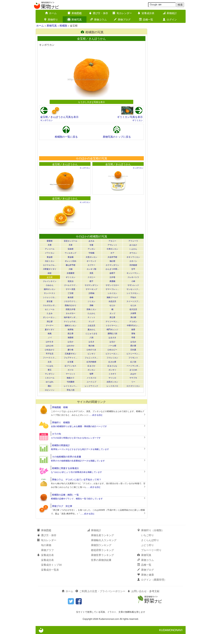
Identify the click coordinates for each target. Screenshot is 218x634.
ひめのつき (91, 349)
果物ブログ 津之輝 (62, 506)
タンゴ (112, 313)
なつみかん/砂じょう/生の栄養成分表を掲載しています (76, 471)
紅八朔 (133, 361)
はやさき (49, 341)
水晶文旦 (112, 301)
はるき (91, 341)
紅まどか (91, 365)
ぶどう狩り (147, 545)
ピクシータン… (112, 353)
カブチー (91, 265)
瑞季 (91, 373)
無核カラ (70, 377)
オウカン (133, 252)
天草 (70, 244)
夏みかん (91, 329)
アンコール (49, 248)
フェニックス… (91, 357)
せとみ (133, 305)
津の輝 (133, 317)
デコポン (133, 321)
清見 (91, 273)
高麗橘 (112, 281)
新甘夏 (50, 301)
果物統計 (172, 13)
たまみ (50, 313)
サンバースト (49, 293)
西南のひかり (70, 305)
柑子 (91, 281)
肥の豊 (133, 345)
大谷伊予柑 (112, 257)
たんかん (91, 313)
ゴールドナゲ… (70, 285)
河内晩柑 (133, 265)
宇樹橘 (91, 252)
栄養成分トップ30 (51, 565)
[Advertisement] (91, 148)
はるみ (133, 341)
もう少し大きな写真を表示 (91, 101)
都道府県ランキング (102, 550)
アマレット (112, 244)
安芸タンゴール (70, 240)
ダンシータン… (49, 317)
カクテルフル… (49, 265)
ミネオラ (112, 373)
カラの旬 (56, 433)
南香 (133, 329)
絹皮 (50, 273)
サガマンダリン (91, 285)
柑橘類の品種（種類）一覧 (65, 494)
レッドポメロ (112, 385)
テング (91, 321)
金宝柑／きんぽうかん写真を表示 (59, 117)
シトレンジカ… (49, 297)
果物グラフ (47, 550)
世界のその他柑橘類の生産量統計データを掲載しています (78, 460)
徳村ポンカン (70, 325)
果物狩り (53, 19)
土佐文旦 (91, 325)
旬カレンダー (124, 13)
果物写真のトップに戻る (117, 136)
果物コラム (100, 19)
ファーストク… (49, 357)
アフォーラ (133, 240)
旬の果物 (46, 545)
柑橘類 (63, 25)
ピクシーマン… (133, 353)
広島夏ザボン (70, 353)
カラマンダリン (112, 265)
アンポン (91, 248)
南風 (50, 333)
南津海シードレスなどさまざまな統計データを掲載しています (80, 449)
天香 (50, 244)
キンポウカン (46, 120)
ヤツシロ (112, 377)
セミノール (49, 309)
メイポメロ (91, 377)
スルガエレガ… (49, 305)
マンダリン (49, 373)
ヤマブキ (133, 377)
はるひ (112, 341)
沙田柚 (91, 293)
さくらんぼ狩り (150, 540)
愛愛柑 (50, 240)
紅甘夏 (70, 361)
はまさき (112, 337)
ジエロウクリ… (70, 301)
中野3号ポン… (133, 325)
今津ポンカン (112, 248)
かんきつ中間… (112, 269)
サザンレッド (133, 285)
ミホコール (49, 377)
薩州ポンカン (49, 289)
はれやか (70, 345)
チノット (91, 317)
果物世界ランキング (102, 555)
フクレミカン (112, 357)
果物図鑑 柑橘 (60, 407)
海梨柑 (70, 337)
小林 (133, 281)
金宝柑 (50, 277)
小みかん (49, 285)
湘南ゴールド (112, 297)
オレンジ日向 (70, 261)
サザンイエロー (112, 285)
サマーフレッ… (112, 289)
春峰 (91, 297)
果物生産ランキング (102, 535)
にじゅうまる (91, 333)
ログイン (172, 19)
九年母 (112, 277)
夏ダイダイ (49, 329)
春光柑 (70, 297)
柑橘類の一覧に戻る (66, 136)
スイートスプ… (133, 301)
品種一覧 (148, 19)
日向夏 (133, 349)
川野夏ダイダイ (49, 269)
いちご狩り (147, 535)
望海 (133, 333)
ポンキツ (112, 369)
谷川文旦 (133, 309)
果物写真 (76, 19)
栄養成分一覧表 (50, 569)
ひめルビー (112, 349)
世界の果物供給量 (101, 560)
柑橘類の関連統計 (61, 445)
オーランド (91, 261)
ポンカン (91, 369)
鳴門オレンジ (112, 329)
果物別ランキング (101, 545)
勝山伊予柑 (70, 265)
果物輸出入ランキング (104, 540)
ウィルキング (70, 252)
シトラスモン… (133, 293)
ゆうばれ (49, 381)
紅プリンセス (70, 365)
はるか (70, 341)
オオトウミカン (133, 257)
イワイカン (49, 252)
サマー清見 (70, 289)
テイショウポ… (70, 321)
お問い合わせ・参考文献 (145, 591)
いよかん (133, 248)
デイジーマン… (112, 321)
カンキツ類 (91, 269)
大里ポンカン (91, 257)
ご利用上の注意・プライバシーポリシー (102, 591)
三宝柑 (70, 293)
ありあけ (133, 244)
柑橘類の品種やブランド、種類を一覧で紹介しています (77, 498)
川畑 (70, 269)
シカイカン (112, 293)
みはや (133, 373)
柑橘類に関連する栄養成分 (65, 468)
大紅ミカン (49, 261)
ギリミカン (137, 120)
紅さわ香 (112, 361)
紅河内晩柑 (91, 361)
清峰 (91, 305)
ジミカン (91, 301)
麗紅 (50, 385)
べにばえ (49, 365)
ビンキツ (91, 353)
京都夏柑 (70, 273)
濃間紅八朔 (112, 333)
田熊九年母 (70, 309)
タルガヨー (70, 313)
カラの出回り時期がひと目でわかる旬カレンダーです (76, 437)
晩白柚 (91, 345)
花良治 (70, 281)
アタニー (112, 240)
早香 (133, 337)
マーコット (70, 373)
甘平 (133, 269)
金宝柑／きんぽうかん (65, 164)
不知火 (133, 297)
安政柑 (70, 248)
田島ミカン (91, 309)
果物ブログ (124, 19)
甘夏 (91, 244)
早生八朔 (70, 389)
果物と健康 (147, 574)
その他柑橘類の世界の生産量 (66, 456)
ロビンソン (49, 389)
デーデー (49, 325)
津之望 (50, 321)
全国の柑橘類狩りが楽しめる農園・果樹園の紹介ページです (79, 426)
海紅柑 (112, 261)
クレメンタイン (49, 281)
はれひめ (49, 345)
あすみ (91, 240)
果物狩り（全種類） (152, 530)
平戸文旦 (49, 353)
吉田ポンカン (112, 381)
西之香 (70, 333)
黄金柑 (50, 257)
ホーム (53, 13)
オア (112, 252)
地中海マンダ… (70, 317)
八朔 (91, 337)
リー (133, 381)
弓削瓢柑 (70, 381)
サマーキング (91, 289)
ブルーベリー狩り (151, 550)
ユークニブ (91, 381)
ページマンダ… (133, 365)
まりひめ (133, 369)
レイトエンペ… (70, 385)
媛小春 (70, 349)
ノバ (50, 337)
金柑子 (112, 273)
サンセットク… (133, 289)
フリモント (133, 357)
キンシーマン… (133, 273)
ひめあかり (49, 349)
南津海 (70, 329)
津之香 (112, 317)
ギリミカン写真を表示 (130, 117)
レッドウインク (91, 385)
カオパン (133, 261)
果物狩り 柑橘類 (61, 422)
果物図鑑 (76, 13)
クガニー (91, 277)
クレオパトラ (133, 277)
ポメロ (70, 369)
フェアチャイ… (70, 357)
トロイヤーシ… (112, 325)
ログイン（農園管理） (154, 579)
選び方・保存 (100, 13)
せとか (112, 305)
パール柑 (112, 345)
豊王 (50, 369)
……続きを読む (95, 414)
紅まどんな (112, 365)
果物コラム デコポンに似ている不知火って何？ (76, 479)
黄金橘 (70, 257)
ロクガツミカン (133, 385)
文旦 (50, 361)
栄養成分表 (148, 13)
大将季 (133, 313)
